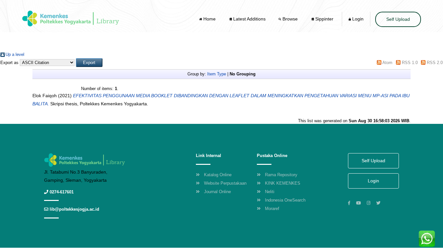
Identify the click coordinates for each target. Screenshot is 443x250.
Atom (387, 62)
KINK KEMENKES (282, 183)
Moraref (272, 208)
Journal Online (217, 191)
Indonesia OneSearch (285, 200)
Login (357, 18)
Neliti (269, 191)
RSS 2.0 (435, 62)
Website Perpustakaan (225, 183)
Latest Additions (249, 18)
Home (209, 18)
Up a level (15, 54)
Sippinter (323, 18)
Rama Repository (281, 174)
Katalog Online (218, 174)
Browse (290, 18)
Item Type (216, 74)
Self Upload (398, 19)
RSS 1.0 (410, 62)
